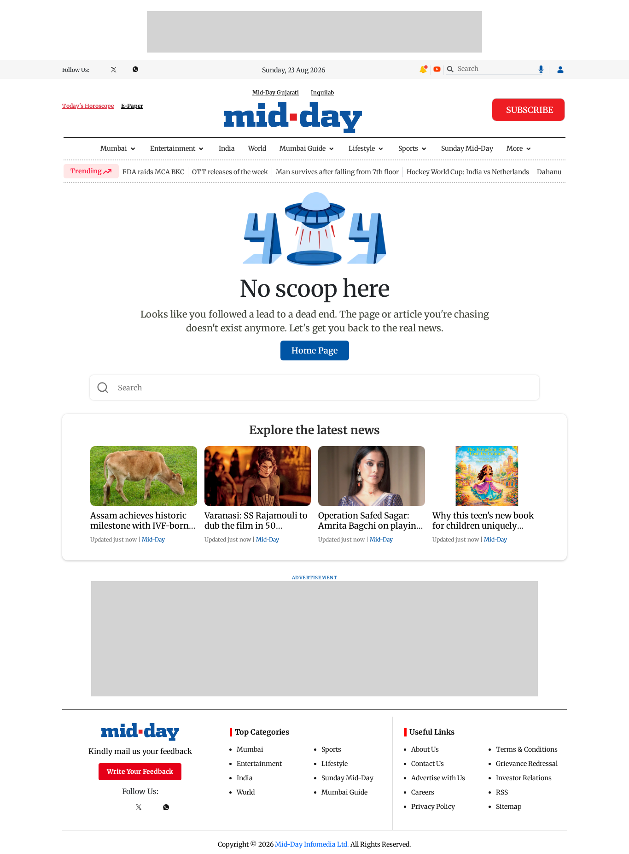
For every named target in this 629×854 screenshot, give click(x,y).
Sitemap (509, 806)
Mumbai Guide (303, 148)
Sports (408, 148)
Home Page (314, 350)
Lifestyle (362, 148)
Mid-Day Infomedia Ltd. (312, 844)
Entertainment (172, 148)
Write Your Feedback (140, 771)
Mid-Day (153, 539)
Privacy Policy (433, 806)
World (257, 148)
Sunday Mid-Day (467, 148)
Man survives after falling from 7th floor (337, 172)
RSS (502, 792)
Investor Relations (524, 778)
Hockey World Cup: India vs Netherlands (468, 172)
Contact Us (427, 764)
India (227, 148)
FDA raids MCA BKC (153, 172)
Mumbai (113, 148)
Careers (422, 792)
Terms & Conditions (527, 749)
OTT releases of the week (230, 172)
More (515, 148)
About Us (425, 749)
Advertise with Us (438, 778)
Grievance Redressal (527, 764)
